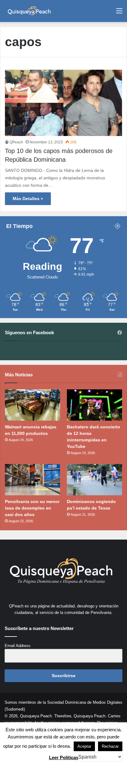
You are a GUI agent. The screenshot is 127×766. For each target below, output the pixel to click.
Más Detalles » (28, 198)
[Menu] (119, 13)
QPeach (16, 142)
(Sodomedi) (15, 709)
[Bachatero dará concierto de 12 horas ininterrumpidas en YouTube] (94, 405)
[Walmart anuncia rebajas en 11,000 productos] (32, 405)
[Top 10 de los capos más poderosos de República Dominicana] (63, 103)
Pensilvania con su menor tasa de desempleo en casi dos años (32, 508)
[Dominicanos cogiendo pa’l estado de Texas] (94, 479)
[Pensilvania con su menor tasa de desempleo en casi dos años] (32, 479)
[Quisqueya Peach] (29, 11)
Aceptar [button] (84, 746)
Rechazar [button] (110, 746)
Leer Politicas (63, 757)
